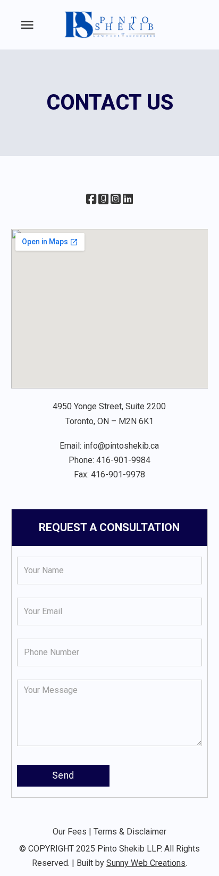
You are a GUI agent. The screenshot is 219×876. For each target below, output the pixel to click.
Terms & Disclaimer (130, 832)
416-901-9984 (123, 460)
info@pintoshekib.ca (121, 446)
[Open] (27, 25)
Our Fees (70, 832)
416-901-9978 (118, 474)
